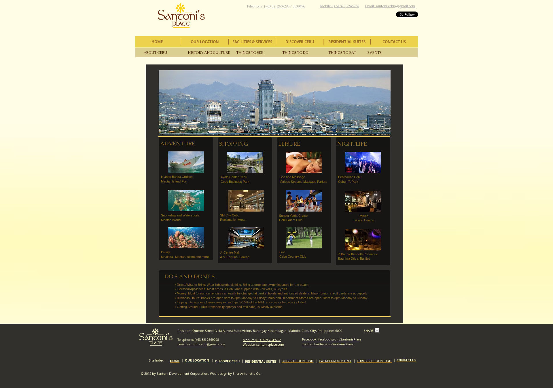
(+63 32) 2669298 (276, 6)
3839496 (299, 6)
